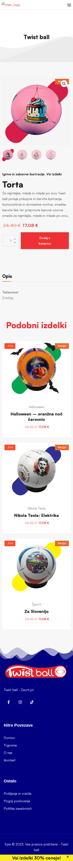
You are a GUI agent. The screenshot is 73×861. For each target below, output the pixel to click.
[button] (64, 83)
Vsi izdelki (54, 174)
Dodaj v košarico (45, 240)
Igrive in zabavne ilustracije (23, 174)
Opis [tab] (7, 276)
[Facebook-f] (8, 702)
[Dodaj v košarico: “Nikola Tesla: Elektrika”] (36, 490)
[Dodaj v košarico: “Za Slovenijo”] (36, 586)
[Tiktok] (32, 702)
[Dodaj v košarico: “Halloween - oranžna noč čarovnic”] (36, 391)
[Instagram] (20, 702)
